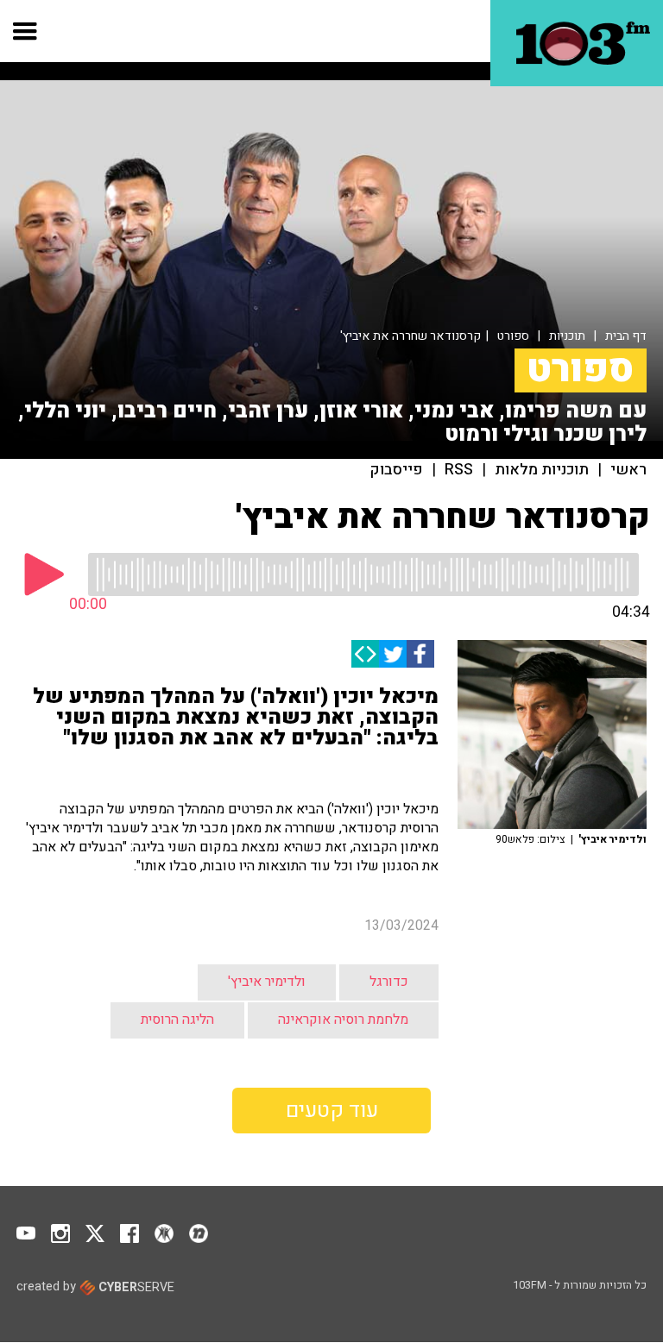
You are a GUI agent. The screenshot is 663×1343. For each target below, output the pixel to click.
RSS (459, 470)
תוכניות (567, 336)
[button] (25, 31)
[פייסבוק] (420, 654)
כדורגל (388, 981)
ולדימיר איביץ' (267, 981)
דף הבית (626, 336)
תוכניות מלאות (542, 470)
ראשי (628, 470)
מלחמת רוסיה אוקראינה (343, 1019)
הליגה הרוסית (177, 1019)
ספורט (513, 336)
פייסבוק (396, 470)
